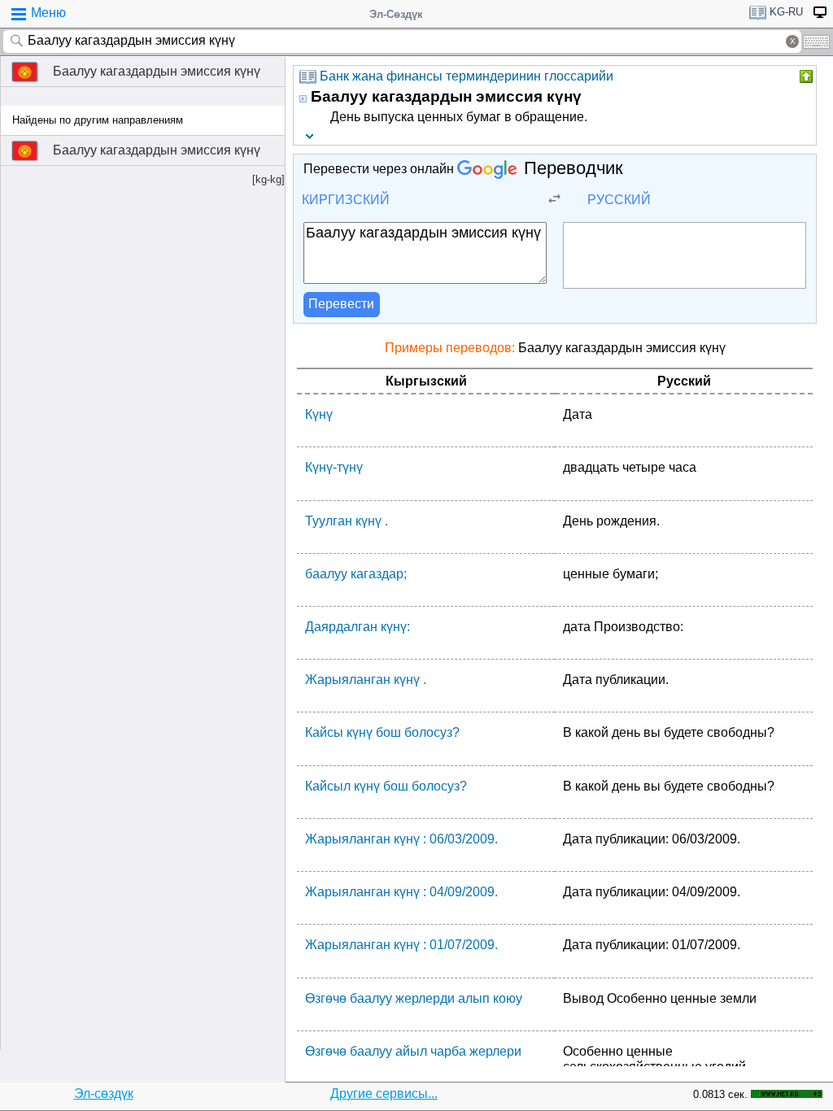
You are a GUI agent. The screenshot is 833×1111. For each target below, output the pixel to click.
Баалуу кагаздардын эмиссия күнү (156, 71)
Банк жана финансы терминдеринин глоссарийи (466, 76)
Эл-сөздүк (103, 1093)
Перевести (341, 304)
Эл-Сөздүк (396, 14)
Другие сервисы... (384, 1093)
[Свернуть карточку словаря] (804, 76)
